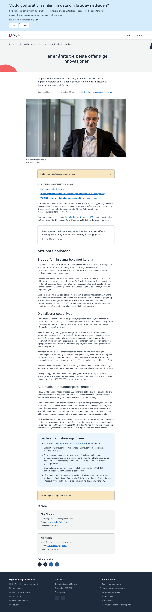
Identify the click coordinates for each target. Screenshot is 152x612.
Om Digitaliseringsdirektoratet (24, 584)
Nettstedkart (108, 601)
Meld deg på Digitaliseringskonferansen (58, 174)
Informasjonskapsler (111, 592)
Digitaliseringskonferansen (94, 92)
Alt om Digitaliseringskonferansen (55, 495)
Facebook (57, 598)
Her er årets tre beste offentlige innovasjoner (53, 44)
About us (15, 605)
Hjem (11, 44)
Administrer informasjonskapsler (116, 605)
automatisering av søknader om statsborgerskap (72, 194)
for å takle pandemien (70, 198)
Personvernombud (19, 601)
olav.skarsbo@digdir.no (57, 522)
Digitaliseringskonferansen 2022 (79, 217)
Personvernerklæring (111, 584)
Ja (14, 26)
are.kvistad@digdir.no (56, 546)
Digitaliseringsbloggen (21, 592)
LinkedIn (63, 598)
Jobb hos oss (17, 588)
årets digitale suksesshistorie (72, 443)
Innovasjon (110, 92)
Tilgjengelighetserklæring (113, 588)
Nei (24, 26)
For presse (16, 596)
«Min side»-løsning (53, 189)
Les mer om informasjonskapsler (23, 20)
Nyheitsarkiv (23, 44)
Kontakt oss (62, 592)
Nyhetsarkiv (107, 596)
